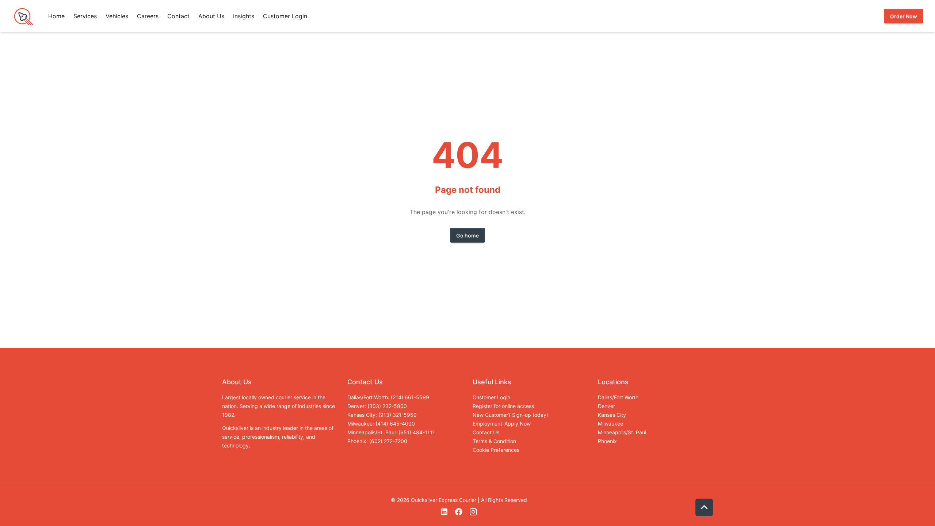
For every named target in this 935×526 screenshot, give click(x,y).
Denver (606, 406)
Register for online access (503, 406)
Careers (148, 16)
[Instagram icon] (473, 514)
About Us (211, 16)
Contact (178, 16)
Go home (467, 235)
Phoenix (607, 441)
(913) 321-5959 (397, 415)
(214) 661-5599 (410, 397)
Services (85, 16)
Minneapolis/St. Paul (622, 432)
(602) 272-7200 (388, 441)
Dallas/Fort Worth (618, 397)
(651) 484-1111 (416, 432)
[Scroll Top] (704, 507)
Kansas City (612, 415)
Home (56, 16)
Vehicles (117, 16)
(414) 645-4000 (395, 423)
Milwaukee (610, 423)
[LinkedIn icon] (444, 514)
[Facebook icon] (458, 514)
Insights (243, 16)
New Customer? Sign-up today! (510, 415)
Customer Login (285, 16)
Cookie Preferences (496, 450)
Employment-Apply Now (502, 423)
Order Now (903, 16)
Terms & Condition (494, 441)
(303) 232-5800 (387, 406)
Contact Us (486, 432)
